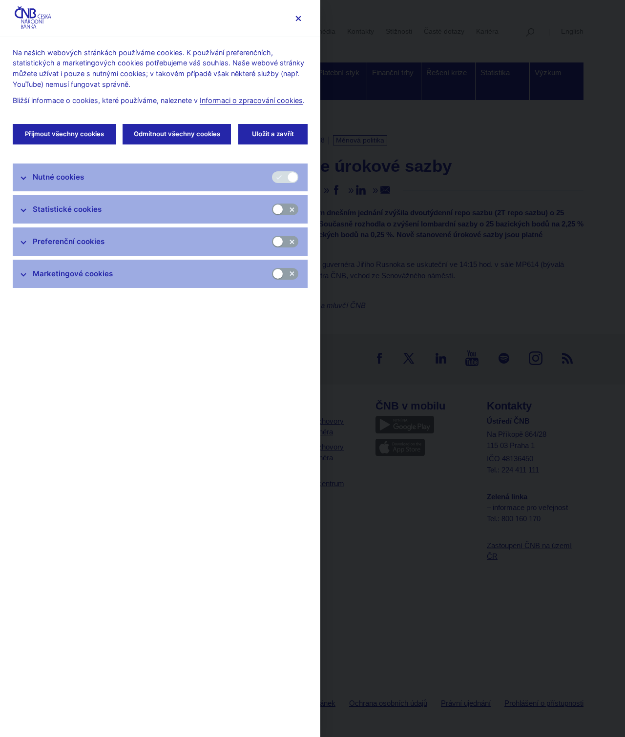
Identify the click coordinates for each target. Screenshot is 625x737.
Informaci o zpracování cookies (251, 100)
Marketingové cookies (73, 273)
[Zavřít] (298, 18)
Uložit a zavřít (273, 134)
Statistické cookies (67, 209)
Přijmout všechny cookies (64, 134)
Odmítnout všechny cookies (177, 134)
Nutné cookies (58, 177)
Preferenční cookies (68, 241)
